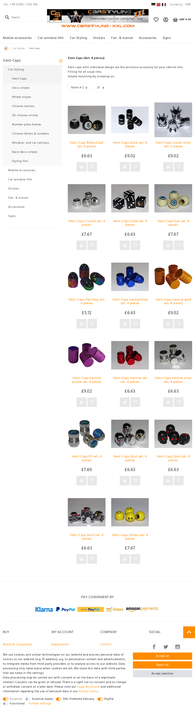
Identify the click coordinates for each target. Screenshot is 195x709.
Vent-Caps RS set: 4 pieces (87, 459)
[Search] (7, 17)
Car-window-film (51, 38)
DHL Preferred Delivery (78, 699)
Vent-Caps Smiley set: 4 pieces (130, 537)
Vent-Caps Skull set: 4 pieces (130, 459)
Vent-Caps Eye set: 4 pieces (173, 223)
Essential (16, 699)
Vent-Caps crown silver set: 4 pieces (173, 145)
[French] (164, 4)
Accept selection (162, 673)
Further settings (40, 703)
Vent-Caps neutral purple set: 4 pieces (86, 380)
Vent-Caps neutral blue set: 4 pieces (130, 302)
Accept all (162, 656)
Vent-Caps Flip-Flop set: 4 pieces (86, 302)
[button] (166, 21)
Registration (60, 644)
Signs (167, 38)
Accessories (148, 38)
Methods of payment (17, 644)
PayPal (109, 699)
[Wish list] (156, 21)
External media (42, 699)
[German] (153, 4)
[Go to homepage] (5, 48)
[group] (86, 434)
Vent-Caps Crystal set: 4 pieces (86, 223)
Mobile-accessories (17, 38)
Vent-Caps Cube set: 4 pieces (130, 223)
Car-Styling (78, 38)
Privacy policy (88, 691)
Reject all (163, 664)
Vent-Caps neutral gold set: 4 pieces (173, 302)
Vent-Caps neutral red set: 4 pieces (130, 380)
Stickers (99, 38)
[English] (159, 4)
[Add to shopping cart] (81, 167)
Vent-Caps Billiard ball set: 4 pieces (87, 145)
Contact (106, 644)
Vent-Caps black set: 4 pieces (130, 145)
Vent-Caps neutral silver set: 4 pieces (173, 380)
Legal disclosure (88, 686)
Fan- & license (122, 38)
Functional (17, 703)
